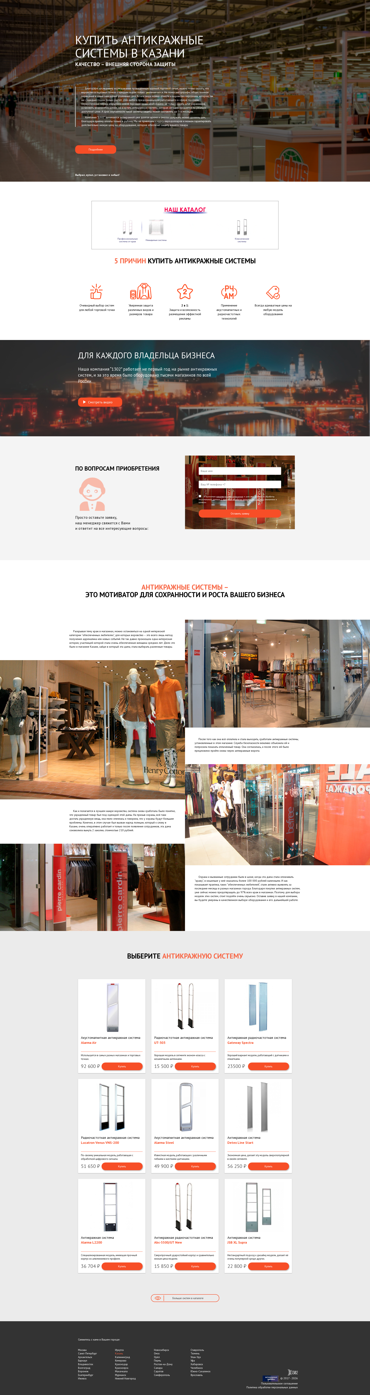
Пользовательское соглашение (279, 1383)
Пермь (157, 1360)
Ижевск (82, 1378)
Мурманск (120, 1375)
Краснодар (121, 1364)
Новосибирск (161, 1350)
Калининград (122, 1357)
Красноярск (121, 1368)
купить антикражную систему (141, 107)
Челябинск (197, 1368)
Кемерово (120, 1360)
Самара (158, 1368)
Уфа (193, 1360)
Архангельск (85, 1357)
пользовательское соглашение (229, 496)
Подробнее (96, 149)
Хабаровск (197, 1364)
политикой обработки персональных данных (243, 499)
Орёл (157, 1357)
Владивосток (85, 1364)
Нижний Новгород (125, 1378)
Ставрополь (197, 1350)
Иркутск (119, 1350)
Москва (82, 1350)
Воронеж (83, 1371)
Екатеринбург (85, 1375)
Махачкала (121, 1371)
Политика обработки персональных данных (272, 1387)
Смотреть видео (99, 402)
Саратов (158, 1371)
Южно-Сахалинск (200, 1371)
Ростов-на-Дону (163, 1364)
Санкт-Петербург (87, 1353)
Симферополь (162, 1375)
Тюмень (195, 1353)
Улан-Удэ (196, 1357)
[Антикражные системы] (271, 1378)
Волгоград (84, 1368)
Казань (119, 1353)
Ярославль (197, 1375)
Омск (157, 1353)
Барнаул (82, 1360)
